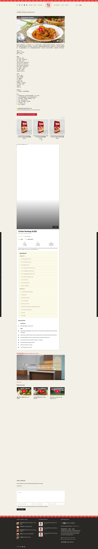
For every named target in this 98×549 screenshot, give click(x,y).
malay (20, 382)
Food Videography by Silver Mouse (69, 539)
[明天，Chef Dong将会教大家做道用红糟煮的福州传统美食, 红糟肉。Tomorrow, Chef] (74, 39)
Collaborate (57, 5)
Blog (20, 10)
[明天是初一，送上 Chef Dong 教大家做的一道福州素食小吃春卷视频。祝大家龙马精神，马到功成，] (68, 34)
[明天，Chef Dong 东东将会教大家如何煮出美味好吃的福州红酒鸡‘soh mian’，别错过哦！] (74, 44)
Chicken (23, 10)
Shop (62, 5)
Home (31, 5)
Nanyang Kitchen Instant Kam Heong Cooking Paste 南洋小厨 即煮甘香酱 (47, 136)
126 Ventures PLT (75, 526)
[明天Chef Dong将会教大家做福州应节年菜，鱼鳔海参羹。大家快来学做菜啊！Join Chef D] (74, 34)
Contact (67, 5)
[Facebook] (17, 5)
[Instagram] (19, 5)
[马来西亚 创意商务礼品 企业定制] (73, 78)
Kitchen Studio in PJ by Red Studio (68, 537)
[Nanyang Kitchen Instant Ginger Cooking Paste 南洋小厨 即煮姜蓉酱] (41, 535)
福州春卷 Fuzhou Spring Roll (26, 526)
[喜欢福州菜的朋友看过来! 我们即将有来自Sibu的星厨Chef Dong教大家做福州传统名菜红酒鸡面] (79, 44)
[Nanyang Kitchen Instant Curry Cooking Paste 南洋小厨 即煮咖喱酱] (41, 524)
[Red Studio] (41, 367)
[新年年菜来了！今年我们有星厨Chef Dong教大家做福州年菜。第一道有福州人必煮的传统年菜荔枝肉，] (68, 39)
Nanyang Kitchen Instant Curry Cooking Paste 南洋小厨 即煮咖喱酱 (30, 136)
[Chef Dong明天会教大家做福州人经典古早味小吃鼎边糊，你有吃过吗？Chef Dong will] (79, 39)
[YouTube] (24, 5)
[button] (64, 118)
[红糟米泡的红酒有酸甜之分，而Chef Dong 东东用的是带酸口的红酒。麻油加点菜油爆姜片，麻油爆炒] (68, 44)
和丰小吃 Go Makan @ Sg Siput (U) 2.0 (56, 398)
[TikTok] (21, 5)
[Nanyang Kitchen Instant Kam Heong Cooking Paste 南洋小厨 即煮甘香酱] (41, 529)
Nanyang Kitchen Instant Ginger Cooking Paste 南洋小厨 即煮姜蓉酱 (63, 136)
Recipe (35, 5)
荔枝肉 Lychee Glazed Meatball (26, 533)
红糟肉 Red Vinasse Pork (25, 537)
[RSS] (26, 5)
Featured (40, 5)
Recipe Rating (19, 485)
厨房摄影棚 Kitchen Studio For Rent (28, 353)
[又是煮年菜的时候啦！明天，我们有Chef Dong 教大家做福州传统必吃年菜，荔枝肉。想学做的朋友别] (79, 34)
